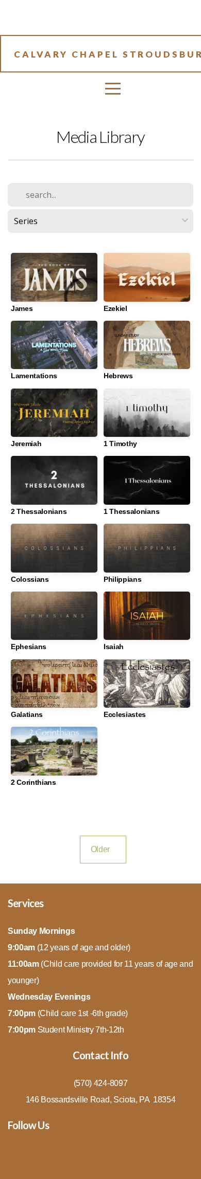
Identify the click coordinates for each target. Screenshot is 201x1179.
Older (103, 849)
